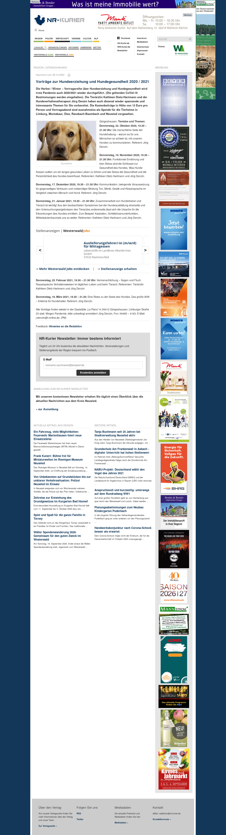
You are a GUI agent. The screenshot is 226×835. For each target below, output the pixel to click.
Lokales (39, 47)
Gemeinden (85, 47)
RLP (96, 38)
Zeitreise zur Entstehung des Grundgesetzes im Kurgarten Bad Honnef (61, 499)
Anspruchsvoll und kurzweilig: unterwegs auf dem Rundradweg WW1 (121, 492)
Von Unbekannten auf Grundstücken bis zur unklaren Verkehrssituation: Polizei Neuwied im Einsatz (62, 480)
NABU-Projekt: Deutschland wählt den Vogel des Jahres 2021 (119, 471)
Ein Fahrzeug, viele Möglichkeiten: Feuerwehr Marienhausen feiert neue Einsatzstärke (58, 435)
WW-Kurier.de (123, 46)
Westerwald (43, 54)
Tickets (161, 46)
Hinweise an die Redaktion (65, 326)
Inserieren (142, 38)
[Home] (36, 29)
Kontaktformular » (162, 819)
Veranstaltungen (57, 47)
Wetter (97, 47)
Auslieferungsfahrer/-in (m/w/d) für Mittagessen (110, 245)
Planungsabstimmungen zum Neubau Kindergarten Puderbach (118, 509)
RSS (79, 813)
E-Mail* (47, 359)
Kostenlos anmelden (93, 372)
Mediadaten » (121, 822)
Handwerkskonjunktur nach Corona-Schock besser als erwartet (122, 529)
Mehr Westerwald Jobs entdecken (64, 269)
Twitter (80, 819)
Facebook (125, 38)
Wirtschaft (62, 38)
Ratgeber (73, 47)
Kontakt (140, 54)
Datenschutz (143, 46)
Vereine (76, 38)
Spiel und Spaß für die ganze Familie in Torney (59, 516)
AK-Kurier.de (123, 43)
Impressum (142, 50)
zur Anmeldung (48, 409)
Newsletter (122, 50)
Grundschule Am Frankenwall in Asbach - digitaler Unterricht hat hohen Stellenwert (121, 450)
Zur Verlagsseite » (48, 825)
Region (38, 38)
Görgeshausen (56, 67)
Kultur (87, 38)
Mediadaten (142, 41)
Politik (49, 38)
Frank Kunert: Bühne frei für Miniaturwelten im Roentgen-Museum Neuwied (58, 459)
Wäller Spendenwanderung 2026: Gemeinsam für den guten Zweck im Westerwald (57, 535)
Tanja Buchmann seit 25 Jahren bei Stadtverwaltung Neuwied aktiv (117, 433)
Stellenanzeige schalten (119, 269)
